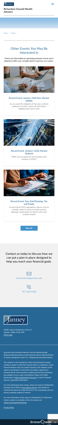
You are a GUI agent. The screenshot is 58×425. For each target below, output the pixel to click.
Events (13, 33)
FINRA (13, 332)
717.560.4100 (29, 292)
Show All (29, 228)
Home (6, 33)
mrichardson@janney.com (29, 278)
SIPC (23, 332)
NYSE (18, 332)
